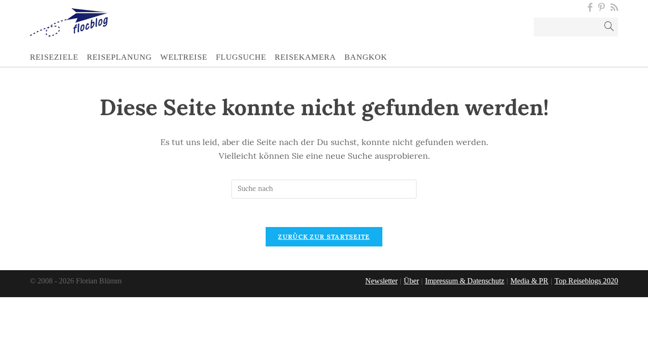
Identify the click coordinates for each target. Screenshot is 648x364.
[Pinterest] (601, 7)
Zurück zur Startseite (324, 237)
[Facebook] (589, 7)
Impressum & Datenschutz (464, 281)
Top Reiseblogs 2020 (586, 281)
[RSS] (613, 7)
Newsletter (381, 281)
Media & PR (529, 281)
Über (411, 281)
